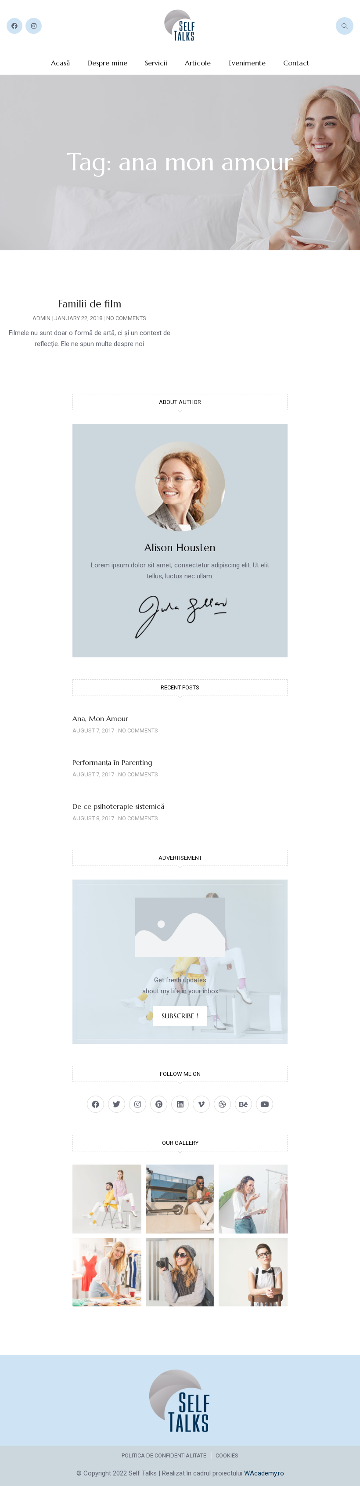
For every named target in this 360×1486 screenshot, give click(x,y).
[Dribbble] (222, 1104)
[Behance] (243, 1104)
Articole (198, 63)
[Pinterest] (158, 1104)
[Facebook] (14, 26)
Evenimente (247, 63)
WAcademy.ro (264, 1473)
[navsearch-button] (344, 26)
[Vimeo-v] (201, 1104)
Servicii (156, 63)
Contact (296, 63)
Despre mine (107, 63)
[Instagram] (33, 26)
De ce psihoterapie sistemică (118, 806)
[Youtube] (264, 1104)
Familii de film (89, 304)
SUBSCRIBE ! (180, 1015)
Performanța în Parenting (112, 762)
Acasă (60, 63)
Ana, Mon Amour (100, 718)
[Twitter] (116, 1104)
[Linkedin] (179, 1104)
